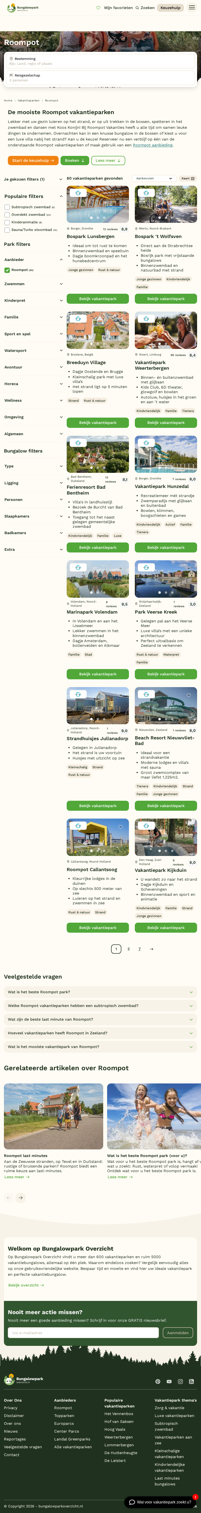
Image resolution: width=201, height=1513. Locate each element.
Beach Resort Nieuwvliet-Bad (165, 740)
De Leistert (115, 1460)
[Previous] (73, 212)
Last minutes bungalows (167, 1481)
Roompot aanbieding (153, 145)
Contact (11, 1454)
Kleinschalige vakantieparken (169, 1453)
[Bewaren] (120, 194)
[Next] (121, 212)
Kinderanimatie (27, 222)
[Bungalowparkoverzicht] (22, 7)
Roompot (23, 270)
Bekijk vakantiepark (97, 298)
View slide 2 (98, 217)
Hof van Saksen (119, 1421)
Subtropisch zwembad (33, 207)
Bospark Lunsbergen (90, 236)
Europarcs (64, 1423)
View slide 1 (91, 217)
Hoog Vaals (114, 1429)
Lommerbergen (119, 1445)
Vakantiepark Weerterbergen (152, 365)
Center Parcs (66, 1431)
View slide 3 (104, 217)
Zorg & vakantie (169, 1407)
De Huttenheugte (120, 1452)
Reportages (15, 1439)
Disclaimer (14, 1415)
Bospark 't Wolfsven (158, 236)
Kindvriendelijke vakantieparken (170, 1467)
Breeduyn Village (86, 362)
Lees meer (105, 160)
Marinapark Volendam (92, 612)
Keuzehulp (170, 7)
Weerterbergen (118, 1437)
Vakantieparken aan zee (173, 1440)
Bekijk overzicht (23, 1285)
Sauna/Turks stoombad (34, 230)
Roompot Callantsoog (92, 869)
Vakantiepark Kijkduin (161, 870)
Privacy (10, 1407)
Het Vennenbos (118, 1413)
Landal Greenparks (72, 1439)
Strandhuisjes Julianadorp (97, 738)
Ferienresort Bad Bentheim (86, 490)
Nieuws (11, 1431)
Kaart (185, 178)
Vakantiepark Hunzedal (162, 486)
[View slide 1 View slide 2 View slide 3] (98, 204)
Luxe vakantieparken (174, 1415)
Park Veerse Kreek (156, 612)
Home (8, 100)
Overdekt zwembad (31, 214)
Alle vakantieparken (73, 1447)
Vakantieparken (28, 100)
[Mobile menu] (192, 7)
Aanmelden (178, 1332)
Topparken (64, 1415)
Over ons (12, 1423)
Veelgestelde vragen (23, 1447)
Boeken (72, 160)
